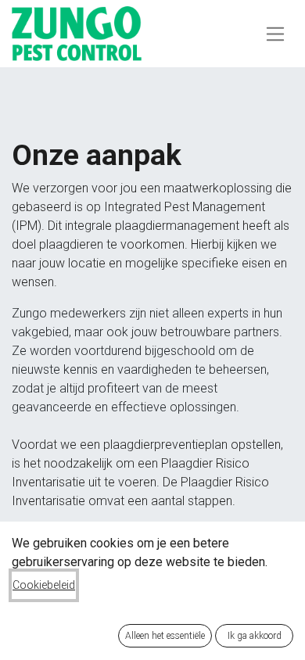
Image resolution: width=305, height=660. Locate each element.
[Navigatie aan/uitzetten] (275, 33)
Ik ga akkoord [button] (255, 635)
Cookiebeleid (44, 585)
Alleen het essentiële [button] (165, 635)
